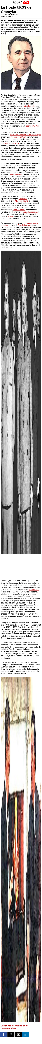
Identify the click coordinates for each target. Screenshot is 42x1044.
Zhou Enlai (23, 199)
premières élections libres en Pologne (25, 135)
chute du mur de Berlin (10, 143)
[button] (3, 1034)
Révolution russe (25, 225)
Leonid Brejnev (19, 210)
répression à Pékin (18, 137)
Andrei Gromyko (29, 106)
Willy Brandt (34, 590)
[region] (23, 567)
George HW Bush (32, 126)
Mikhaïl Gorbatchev (30, 212)
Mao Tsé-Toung (21, 201)
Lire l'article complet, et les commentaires (14, 1027)
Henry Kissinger (15, 174)
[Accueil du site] (21, 4)
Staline (10, 216)
